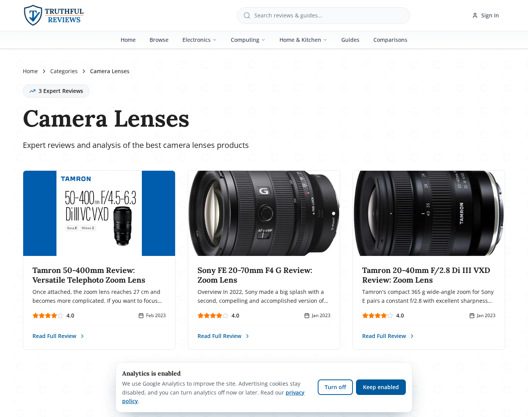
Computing (245, 39)
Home (128, 39)
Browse (159, 39)
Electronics (196, 39)
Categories (64, 71)
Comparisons (390, 39)
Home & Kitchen (300, 39)
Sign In (490, 15)
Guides (350, 39)
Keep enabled (381, 387)
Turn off (335, 387)
